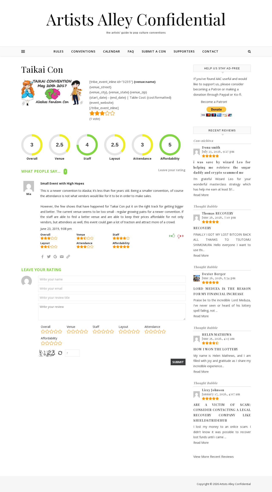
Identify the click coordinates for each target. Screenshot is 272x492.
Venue (71, 327)
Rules (59, 51)
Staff (96, 327)
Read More (201, 195)
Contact (210, 51)
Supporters (184, 51)
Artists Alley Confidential (136, 19)
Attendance (152, 327)
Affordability (49, 338)
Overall (45, 327)
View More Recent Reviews (213, 456)
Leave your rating (172, 170)
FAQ (131, 51)
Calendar (111, 51)
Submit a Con (154, 51)
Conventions (83, 51)
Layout (123, 327)
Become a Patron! (214, 102)
